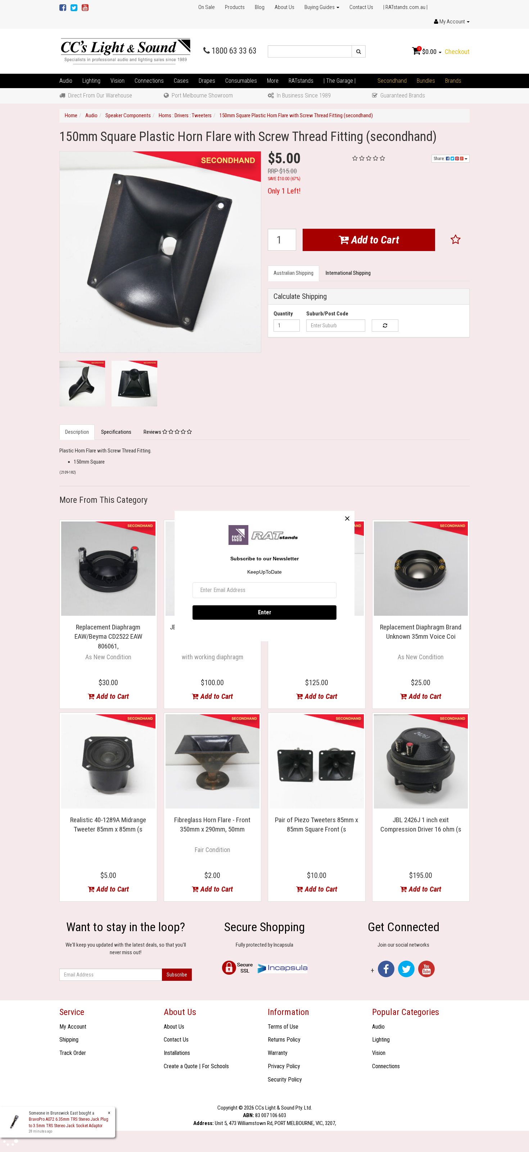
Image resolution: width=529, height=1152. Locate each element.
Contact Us (361, 7)
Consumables (241, 80)
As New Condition (108, 657)
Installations (177, 1052)
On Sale (206, 7)
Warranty (278, 1052)
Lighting (91, 80)
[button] (456, 240)
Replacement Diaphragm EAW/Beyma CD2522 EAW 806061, (108, 636)
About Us (284, 7)
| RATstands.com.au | (405, 7)
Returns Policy (284, 1039)
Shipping (68, 1039)
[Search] (359, 51)
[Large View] (82, 383)
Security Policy (285, 1079)
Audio (65, 80)
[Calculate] (385, 325)
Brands (453, 80)
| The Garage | (340, 80)
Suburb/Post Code (327, 313)
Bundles (426, 80)
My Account (72, 1026)
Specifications (116, 432)
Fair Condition (212, 849)
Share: (440, 158)
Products (235, 7)
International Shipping (348, 273)
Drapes (207, 80)
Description (77, 432)
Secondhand (392, 80)
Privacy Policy (284, 1066)
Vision (117, 80)
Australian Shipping (293, 273)
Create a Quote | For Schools (196, 1066)
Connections (149, 80)
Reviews (153, 432)
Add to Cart (374, 239)
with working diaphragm (212, 657)
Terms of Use (283, 1026)
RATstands (301, 80)
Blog (259, 7)
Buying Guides (320, 7)
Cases (181, 80)
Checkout (457, 51)
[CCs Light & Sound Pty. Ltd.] (125, 51)
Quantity (283, 313)
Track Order (72, 1052)
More (273, 80)
